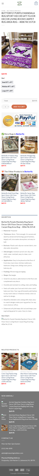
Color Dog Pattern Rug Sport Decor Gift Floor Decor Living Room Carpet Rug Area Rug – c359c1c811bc (9, 377)
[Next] (38, 153)
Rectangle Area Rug (14, 11)
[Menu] (3, 3)
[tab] (20, 217)
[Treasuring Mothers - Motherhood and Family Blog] (20, 3)
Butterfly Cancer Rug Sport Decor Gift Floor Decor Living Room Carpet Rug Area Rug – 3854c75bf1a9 (28, 197)
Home (3, 11)
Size (3, 78)
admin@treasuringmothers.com (12, 453)
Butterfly (20, 134)
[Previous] (1, 153)
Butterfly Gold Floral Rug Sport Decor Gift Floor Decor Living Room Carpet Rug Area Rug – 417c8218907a (10, 197)
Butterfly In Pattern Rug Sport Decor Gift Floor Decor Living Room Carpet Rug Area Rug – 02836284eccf (10, 159)
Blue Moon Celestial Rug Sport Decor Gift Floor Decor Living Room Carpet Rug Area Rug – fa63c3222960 (28, 377)
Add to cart (19, 107)
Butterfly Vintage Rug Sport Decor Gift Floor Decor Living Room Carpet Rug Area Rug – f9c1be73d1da (28, 159)
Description (6, 217)
